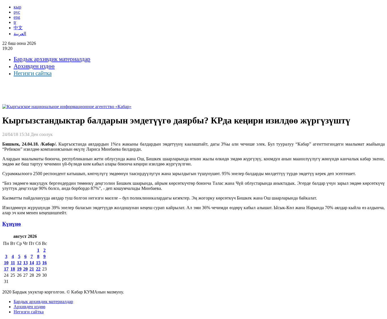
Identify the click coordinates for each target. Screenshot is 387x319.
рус (17, 12)
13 (25, 262)
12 (19, 262)
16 (44, 262)
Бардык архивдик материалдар (52, 59)
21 (31, 268)
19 (19, 268)
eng (17, 17)
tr (15, 22)
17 (6, 268)
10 (6, 262)
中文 (18, 27)
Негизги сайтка (33, 73)
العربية (20, 33)
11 (13, 262)
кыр (17, 7)
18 (12, 268)
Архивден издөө (34, 66)
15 (38, 262)
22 (38, 268)
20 (25, 268)
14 (31, 262)
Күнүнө (11, 224)
